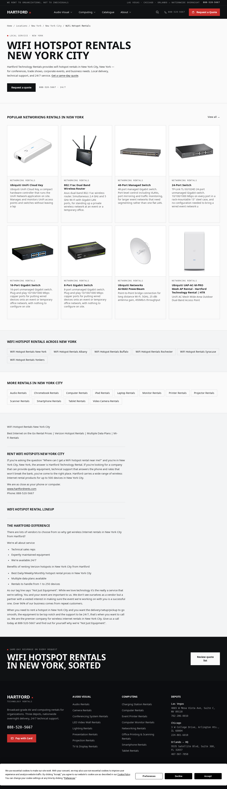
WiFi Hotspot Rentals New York (28, 351)
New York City (53, 26)
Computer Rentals (77, 393)
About (124, 12)
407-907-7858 (179, 754)
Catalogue (108, 12)
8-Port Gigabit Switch (78, 285)
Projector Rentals (204, 393)
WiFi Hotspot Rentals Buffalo (111, 351)
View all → (214, 117)
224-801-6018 (179, 735)
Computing (85, 12)
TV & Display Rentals (85, 746)
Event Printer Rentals (134, 716)
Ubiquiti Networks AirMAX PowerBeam (131, 287)
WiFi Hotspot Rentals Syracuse (198, 351)
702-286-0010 (179, 715)
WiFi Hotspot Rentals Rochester (154, 351)
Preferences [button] (69, 778)
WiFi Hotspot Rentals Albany (70, 351)
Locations (21, 26)
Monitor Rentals (151, 393)
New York (36, 26)
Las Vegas (133, 2)
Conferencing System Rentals (90, 716)
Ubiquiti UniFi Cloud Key (26, 185)
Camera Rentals (82, 710)
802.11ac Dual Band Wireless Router (77, 186)
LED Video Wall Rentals (87, 722)
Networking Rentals (134, 728)
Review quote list (205, 658)
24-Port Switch (181, 185)
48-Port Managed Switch (134, 185)
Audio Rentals (18, 393)
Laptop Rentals (126, 393)
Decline (178, 776)
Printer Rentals (178, 393)
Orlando (162, 2)
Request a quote (21, 87)
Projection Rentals (84, 740)
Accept (208, 776)
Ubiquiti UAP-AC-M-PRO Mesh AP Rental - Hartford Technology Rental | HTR (189, 288)
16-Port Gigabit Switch (25, 285)
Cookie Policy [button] (123, 774)
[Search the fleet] (157, 12)
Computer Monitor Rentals (138, 722)
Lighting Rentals (82, 728)
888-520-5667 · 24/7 (52, 87)
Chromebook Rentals (46, 393)
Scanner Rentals (19, 401)
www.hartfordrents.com (21, 488)
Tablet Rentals (77, 401)
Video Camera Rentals (106, 401)
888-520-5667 (211, 2)
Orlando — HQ (179, 742)
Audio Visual (61, 12)
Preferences (149, 776)
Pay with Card (23, 738)
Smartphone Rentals (49, 401)
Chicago (148, 2)
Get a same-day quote (64, 75)
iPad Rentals (102, 393)
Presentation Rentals (85, 734)
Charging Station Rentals (137, 704)
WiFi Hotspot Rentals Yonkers (27, 359)
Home (9, 26)
